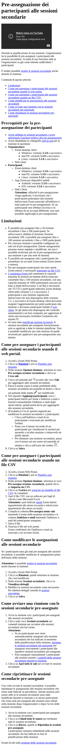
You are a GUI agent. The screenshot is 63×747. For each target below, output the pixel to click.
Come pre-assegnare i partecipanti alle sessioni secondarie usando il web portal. (32, 90)
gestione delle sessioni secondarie (38, 742)
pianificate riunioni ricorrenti (38, 322)
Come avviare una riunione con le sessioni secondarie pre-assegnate (30, 108)
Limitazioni (14, 85)
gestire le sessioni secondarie (36, 71)
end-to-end (47, 140)
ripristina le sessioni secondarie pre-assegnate (38, 644)
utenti (39, 502)
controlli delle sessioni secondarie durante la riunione (38, 659)
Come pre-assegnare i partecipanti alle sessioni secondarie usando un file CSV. (32, 96)
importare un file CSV (48, 270)
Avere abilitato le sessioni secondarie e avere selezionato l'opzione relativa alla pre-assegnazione (35, 136)
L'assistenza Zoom (18, 273)
